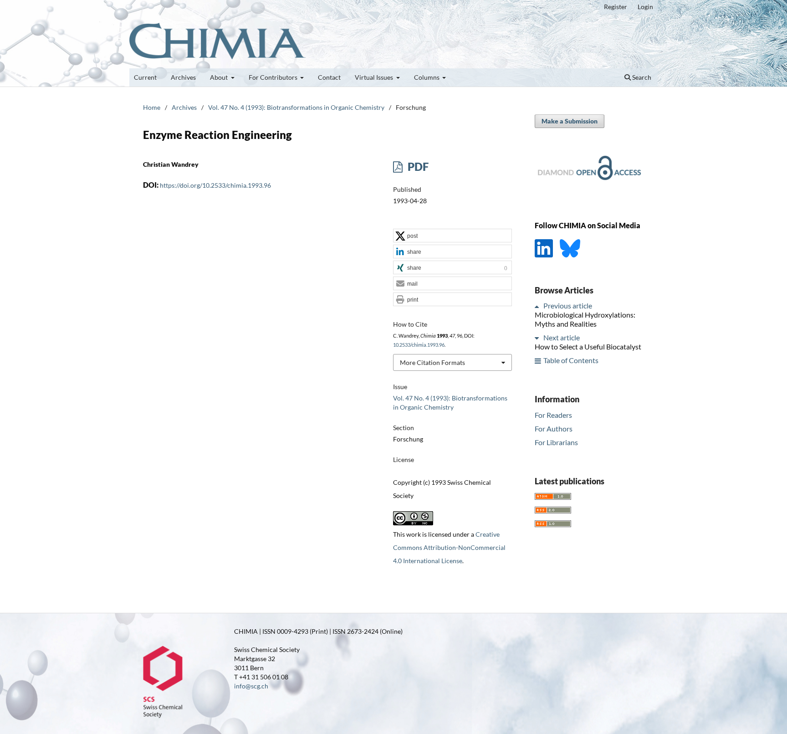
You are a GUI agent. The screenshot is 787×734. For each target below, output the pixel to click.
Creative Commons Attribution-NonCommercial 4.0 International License (449, 547)
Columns (427, 77)
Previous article (567, 306)
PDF (417, 166)
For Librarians (556, 442)
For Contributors (274, 77)
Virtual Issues (374, 77)
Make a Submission (570, 121)
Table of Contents (570, 360)
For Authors (553, 428)
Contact (329, 77)
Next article (561, 338)
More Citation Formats (432, 362)
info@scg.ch (251, 686)
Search (641, 77)
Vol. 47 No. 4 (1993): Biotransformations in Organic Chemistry (296, 107)
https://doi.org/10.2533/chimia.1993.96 (215, 185)
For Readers (553, 415)
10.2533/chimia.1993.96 (419, 345)
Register (615, 6)
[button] (452, 236)
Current (145, 77)
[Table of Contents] (538, 360)
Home (151, 107)
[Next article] (538, 338)
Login (645, 6)
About (219, 77)
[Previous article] (538, 306)
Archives (183, 77)
